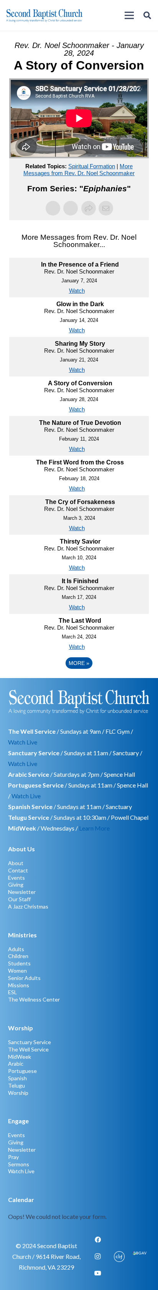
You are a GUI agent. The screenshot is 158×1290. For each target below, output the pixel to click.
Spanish (17, 1078)
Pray (13, 1157)
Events (16, 877)
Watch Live (22, 742)
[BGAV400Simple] (139, 1256)
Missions (18, 985)
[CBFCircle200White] (119, 1256)
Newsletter (22, 892)
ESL (12, 992)
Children (18, 956)
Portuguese (22, 1071)
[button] (147, 15)
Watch (77, 290)
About (15, 863)
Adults (16, 949)
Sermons (18, 1164)
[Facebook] (97, 1239)
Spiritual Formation (91, 166)
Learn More (94, 828)
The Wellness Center (34, 999)
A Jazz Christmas (28, 906)
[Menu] (129, 15)
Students (19, 963)
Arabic (15, 1063)
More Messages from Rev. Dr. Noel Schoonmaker (79, 169)
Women (17, 970)
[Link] (79, 1208)
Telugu (16, 1085)
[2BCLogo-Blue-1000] (44, 15)
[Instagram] (97, 1256)
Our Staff (19, 899)
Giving (15, 884)
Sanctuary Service (29, 1042)
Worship (18, 1092)
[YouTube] (97, 1273)
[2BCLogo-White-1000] (79, 701)
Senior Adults (24, 978)
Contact (18, 870)
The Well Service (28, 1049)
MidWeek (19, 1056)
